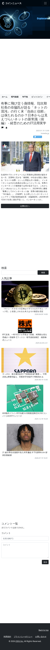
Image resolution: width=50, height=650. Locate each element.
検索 (43, 272)
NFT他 (25, 96)
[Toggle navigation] (45, 3)
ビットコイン (37, 96)
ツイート (39, 137)
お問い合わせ (40, 636)
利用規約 (7, 636)
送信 (45, 562)
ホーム (4, 96)
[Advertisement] (25, 65)
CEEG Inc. (19, 641)
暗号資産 (15, 96)
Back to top (44, 630)
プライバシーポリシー (23, 636)
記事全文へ (25, 206)
